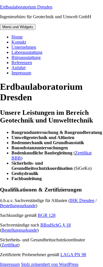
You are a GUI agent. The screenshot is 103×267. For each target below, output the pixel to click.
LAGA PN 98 (73, 254)
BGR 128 (47, 215)
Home (17, 36)
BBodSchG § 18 (55, 225)
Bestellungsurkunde (18, 205)
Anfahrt (18, 67)
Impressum (21, 72)
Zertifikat (9, 244)
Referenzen (21, 62)
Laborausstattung (26, 52)
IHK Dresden (82, 200)
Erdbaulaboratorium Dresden (26, 7)
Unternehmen (23, 47)
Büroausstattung (26, 57)
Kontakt (18, 42)
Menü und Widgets (17, 27)
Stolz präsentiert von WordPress (49, 264)
